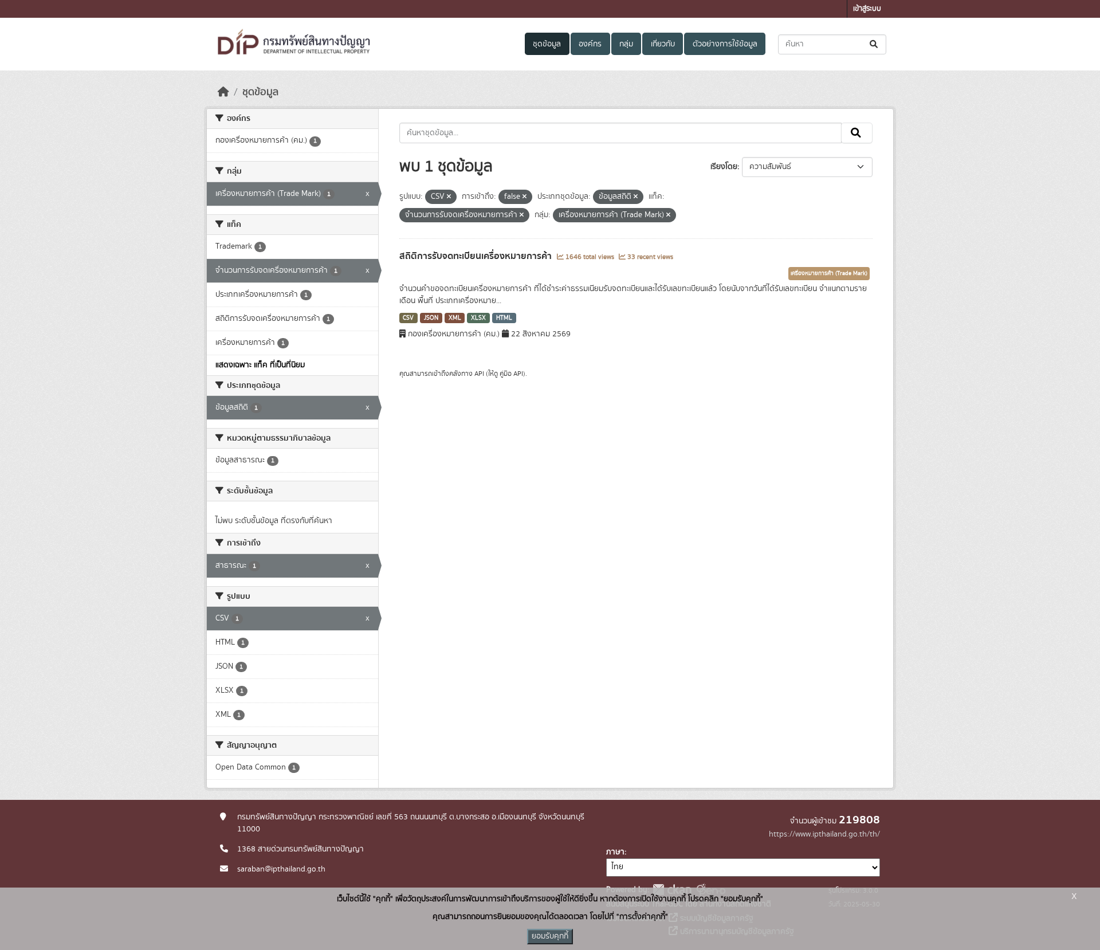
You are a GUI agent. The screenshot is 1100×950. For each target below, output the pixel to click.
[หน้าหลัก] (223, 92)
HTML (504, 318)
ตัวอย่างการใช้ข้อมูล (725, 44)
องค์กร (590, 44)
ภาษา (615, 852)
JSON (431, 318)
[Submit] (874, 44)
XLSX (478, 318)
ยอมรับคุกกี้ (550, 936)
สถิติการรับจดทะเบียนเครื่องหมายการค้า (476, 256)
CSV (408, 318)
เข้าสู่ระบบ (867, 8)
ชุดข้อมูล (547, 44)
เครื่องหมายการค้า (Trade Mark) (829, 273)
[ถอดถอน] (449, 197)
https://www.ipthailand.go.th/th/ (824, 834)
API (479, 373)
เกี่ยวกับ (663, 44)
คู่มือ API (511, 373)
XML (455, 318)
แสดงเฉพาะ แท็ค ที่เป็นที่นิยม (260, 365)
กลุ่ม (626, 44)
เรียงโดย (723, 166)
